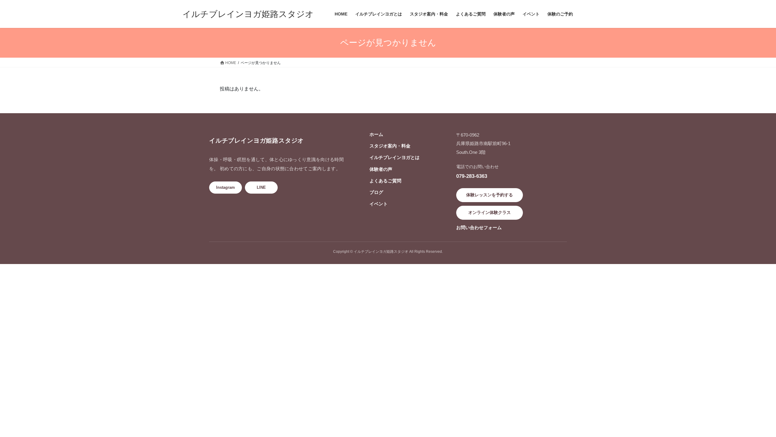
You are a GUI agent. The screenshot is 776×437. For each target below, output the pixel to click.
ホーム (376, 134)
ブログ (376, 192)
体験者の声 (381, 169)
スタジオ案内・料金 (390, 145)
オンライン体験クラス (489, 212)
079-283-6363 (471, 176)
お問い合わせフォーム (479, 227)
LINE (261, 187)
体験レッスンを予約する (489, 194)
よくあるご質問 (385, 180)
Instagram (225, 187)
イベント (379, 203)
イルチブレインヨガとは (395, 157)
